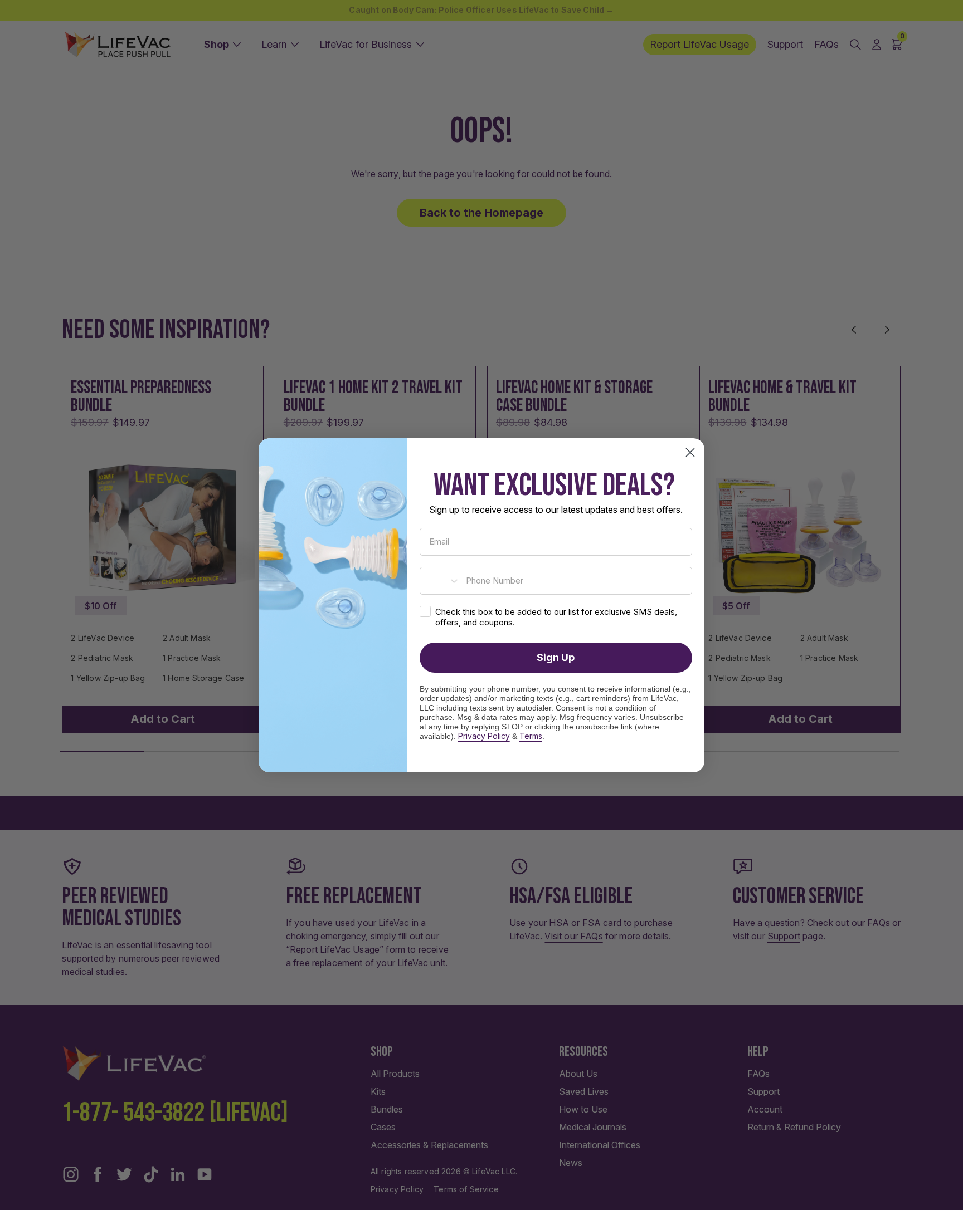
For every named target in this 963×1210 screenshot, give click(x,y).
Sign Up (556, 657)
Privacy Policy (484, 736)
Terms (530, 736)
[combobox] (440, 580)
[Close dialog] (690, 452)
